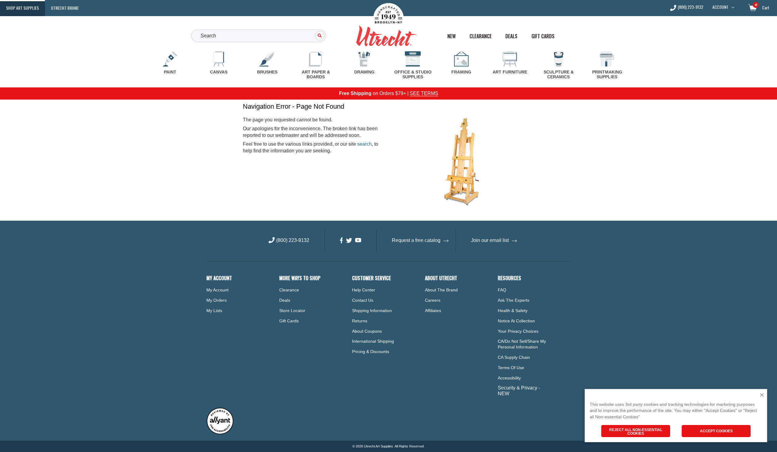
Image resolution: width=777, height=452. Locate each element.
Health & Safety (513, 310)
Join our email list (490, 240)
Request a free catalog (416, 240)
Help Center (363, 289)
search (364, 144)
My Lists (214, 310)
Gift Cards (543, 36)
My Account (217, 289)
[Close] (761, 395)
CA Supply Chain (514, 357)
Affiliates (433, 310)
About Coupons (367, 331)
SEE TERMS (424, 93)
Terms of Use (511, 367)
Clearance (481, 36)
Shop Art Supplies (22, 8)
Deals (511, 36)
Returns (359, 320)
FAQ (502, 289)
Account (720, 7)
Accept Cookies (716, 431)
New (451, 36)
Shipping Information (372, 310)
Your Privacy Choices (518, 331)
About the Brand (441, 289)
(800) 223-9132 (690, 7)
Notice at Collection (516, 320)
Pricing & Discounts (370, 351)
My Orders (216, 300)
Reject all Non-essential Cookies (635, 432)
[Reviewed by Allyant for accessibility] (220, 433)
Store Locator (292, 310)
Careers (432, 300)
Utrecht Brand (65, 8)
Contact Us (362, 300)
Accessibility (509, 378)
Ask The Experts (513, 300)
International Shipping (373, 341)
